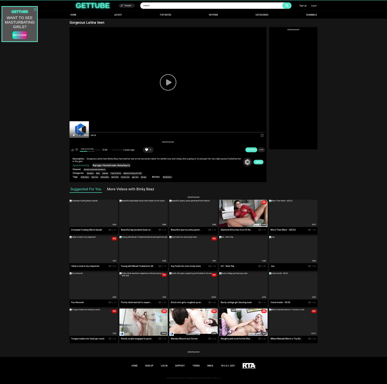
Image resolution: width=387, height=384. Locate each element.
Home (73, 15)
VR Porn (213, 15)
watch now (19, 35)
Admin (258, 162)
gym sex (135, 177)
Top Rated (165, 15)
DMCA (210, 365)
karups (143, 177)
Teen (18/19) (116, 173)
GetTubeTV (180, 378)
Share (261, 149)
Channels (311, 15)
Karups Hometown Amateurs (111, 165)
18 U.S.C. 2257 (228, 365)
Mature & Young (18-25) (133, 173)
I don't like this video (76, 149)
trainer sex (125, 177)
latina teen (105, 177)
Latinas (105, 173)
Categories (261, 15)
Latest (118, 15)
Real (98, 173)
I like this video (72, 149)
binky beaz (85, 177)
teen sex (95, 177)
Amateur (90, 173)
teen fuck (115, 177)
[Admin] (247, 162)
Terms (196, 365)
